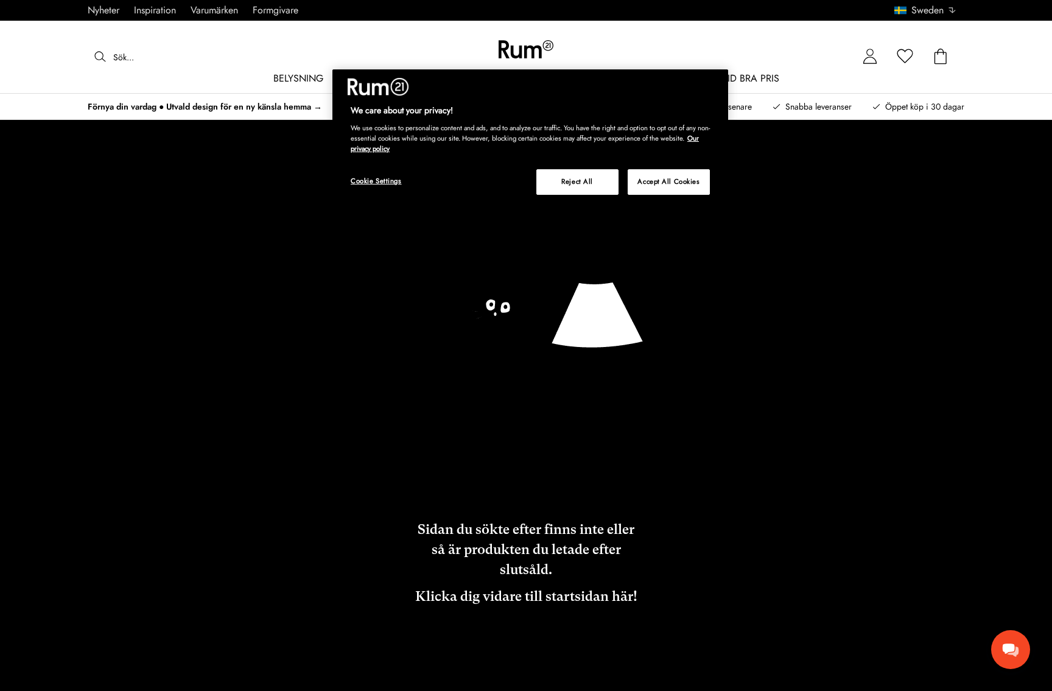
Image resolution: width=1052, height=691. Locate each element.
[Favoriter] (905, 56)
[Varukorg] (940, 56)
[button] (929, 10)
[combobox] (925, 10)
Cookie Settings (376, 181)
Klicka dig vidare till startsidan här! (526, 596)
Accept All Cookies (668, 181)
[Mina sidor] (870, 56)
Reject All (577, 181)
